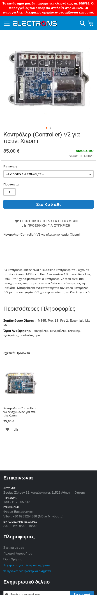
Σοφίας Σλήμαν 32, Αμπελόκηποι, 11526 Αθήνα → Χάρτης (44, 492)
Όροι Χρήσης (12, 559)
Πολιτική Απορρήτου (17, 553)
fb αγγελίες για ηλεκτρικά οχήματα (27, 571)
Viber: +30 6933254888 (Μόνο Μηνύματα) (33, 516)
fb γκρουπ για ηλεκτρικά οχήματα (26, 565)
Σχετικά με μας (13, 547)
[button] (46, 128)
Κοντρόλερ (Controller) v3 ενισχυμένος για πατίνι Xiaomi (19, 411)
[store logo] (35, 23)
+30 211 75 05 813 (16, 502)
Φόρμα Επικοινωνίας (18, 511)
